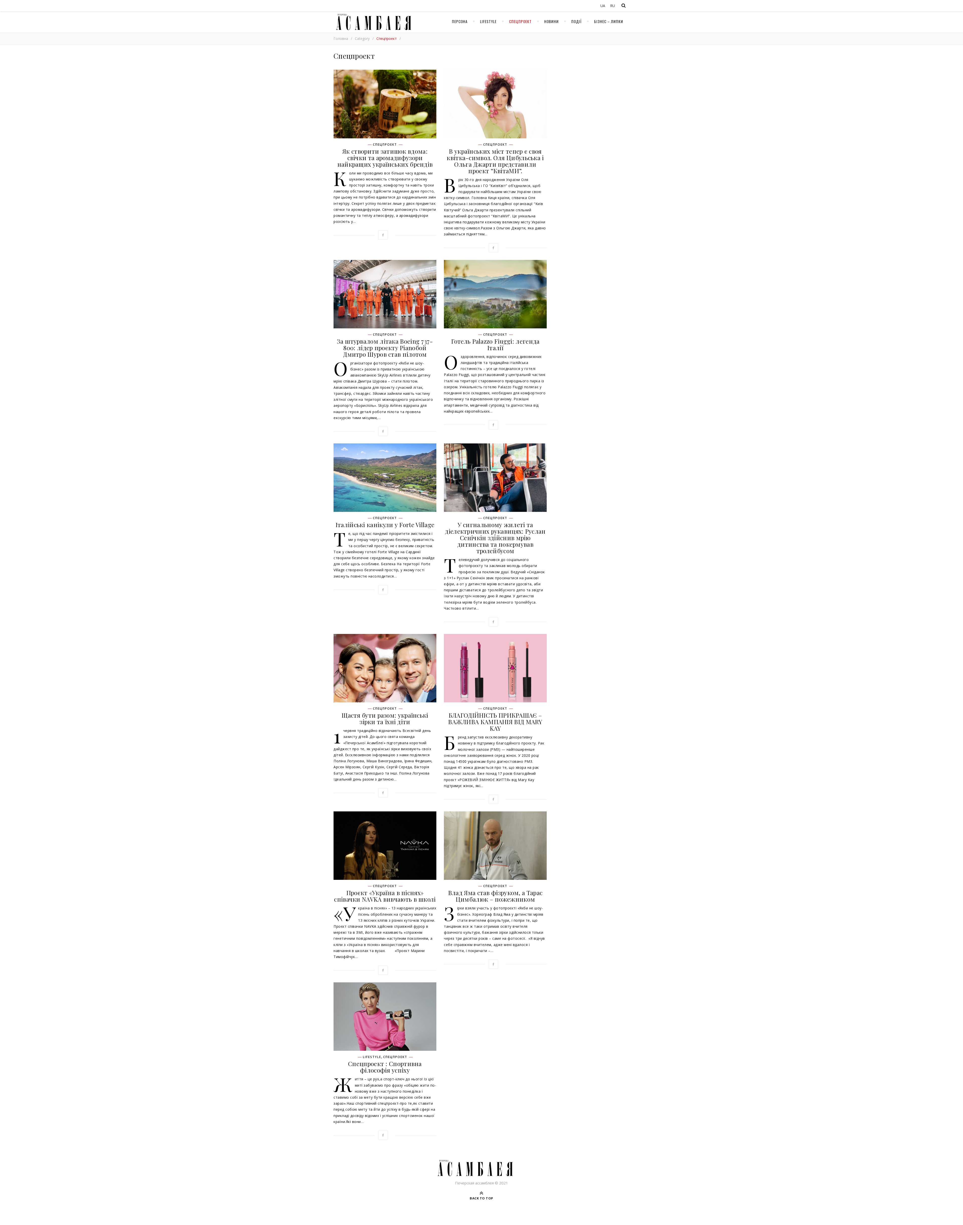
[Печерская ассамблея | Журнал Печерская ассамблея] (372, 22)
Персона (459, 21)
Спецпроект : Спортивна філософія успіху (385, 1067)
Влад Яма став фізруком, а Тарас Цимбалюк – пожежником (495, 896)
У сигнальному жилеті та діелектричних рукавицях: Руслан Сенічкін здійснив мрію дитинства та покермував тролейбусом (495, 538)
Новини (551, 21)
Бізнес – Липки (608, 21)
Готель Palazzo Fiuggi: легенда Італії (495, 344)
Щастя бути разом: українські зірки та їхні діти (385, 718)
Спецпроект (520, 21)
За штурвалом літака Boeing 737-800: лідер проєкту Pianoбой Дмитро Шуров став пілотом (385, 347)
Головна (341, 38)
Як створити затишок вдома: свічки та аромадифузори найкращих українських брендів (385, 157)
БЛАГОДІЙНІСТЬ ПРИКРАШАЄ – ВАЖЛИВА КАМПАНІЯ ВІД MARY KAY (495, 721)
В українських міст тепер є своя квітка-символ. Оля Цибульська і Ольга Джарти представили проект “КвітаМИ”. (495, 161)
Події (576, 21)
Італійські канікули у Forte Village (385, 525)
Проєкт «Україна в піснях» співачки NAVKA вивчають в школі (385, 896)
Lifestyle (488, 21)
